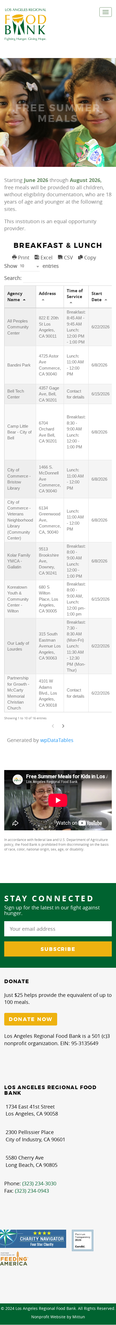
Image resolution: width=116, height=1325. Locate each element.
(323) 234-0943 (32, 1190)
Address (47, 293)
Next (63, 726)
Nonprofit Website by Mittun (58, 1316)
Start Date (97, 296)
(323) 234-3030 (39, 1183)
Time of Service (75, 293)
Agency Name (15, 296)
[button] (30, 266)
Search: (13, 277)
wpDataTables (56, 740)
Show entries (31, 265)
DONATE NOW (31, 1019)
